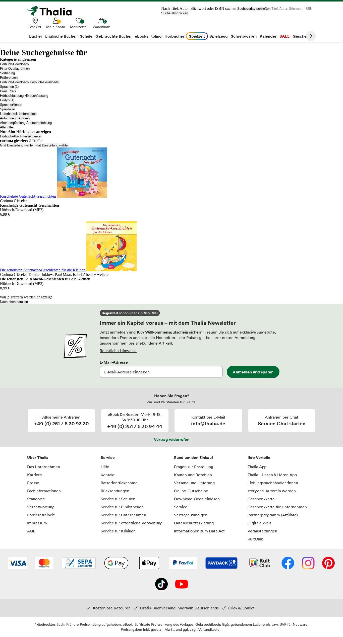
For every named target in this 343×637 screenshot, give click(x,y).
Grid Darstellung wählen (17, 145)
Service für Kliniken (118, 530)
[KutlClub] (260, 563)
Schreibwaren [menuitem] (244, 36)
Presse (33, 482)
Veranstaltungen (262, 530)
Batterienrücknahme (119, 482)
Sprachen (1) (9, 87)
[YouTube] (181, 584)
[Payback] (221, 563)
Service (108, 457)
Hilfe (105, 466)
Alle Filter (7, 127)
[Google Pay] (116, 563)
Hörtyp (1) (7, 100)
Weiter (311, 36)
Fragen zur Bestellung (193, 466)
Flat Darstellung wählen (52, 145)
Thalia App (257, 466)
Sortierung (7, 73)
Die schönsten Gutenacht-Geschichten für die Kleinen (43, 270)
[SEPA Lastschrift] (78, 563)
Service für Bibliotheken (122, 506)
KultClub (255, 538)
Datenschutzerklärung (194, 522)
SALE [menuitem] (284, 36)
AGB (31, 530)
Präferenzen (9, 77)
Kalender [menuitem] (268, 36)
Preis (4, 91)
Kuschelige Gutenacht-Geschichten (28, 196)
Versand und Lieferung (194, 482)
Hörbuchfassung (12, 96)
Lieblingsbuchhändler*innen (273, 482)
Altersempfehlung (12, 123)
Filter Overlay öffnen (15, 68)
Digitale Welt (259, 522)
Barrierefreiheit (41, 514)
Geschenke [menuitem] (303, 36)
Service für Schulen (118, 498)
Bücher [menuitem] (35, 36)
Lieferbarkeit (9, 114)
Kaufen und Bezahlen (193, 474)
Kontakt (108, 474)
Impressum (37, 522)
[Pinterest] (328, 563)
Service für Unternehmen (123, 514)
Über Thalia (37, 457)
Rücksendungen (115, 490)
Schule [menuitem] (86, 36)
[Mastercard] (44, 563)
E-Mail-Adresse (114, 362)
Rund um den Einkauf (193, 457)
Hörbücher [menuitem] (174, 36)
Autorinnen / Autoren (15, 118)
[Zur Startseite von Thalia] (52, 11)
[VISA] (17, 563)
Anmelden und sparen (253, 372)
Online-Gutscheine (191, 490)
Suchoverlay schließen (253, 9)
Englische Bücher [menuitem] (61, 36)
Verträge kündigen (190, 514)
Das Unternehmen (43, 466)
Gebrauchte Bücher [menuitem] (113, 36)
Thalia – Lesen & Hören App (272, 474)
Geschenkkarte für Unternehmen (277, 506)
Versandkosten (209, 629)
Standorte (36, 498)
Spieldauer (7, 109)
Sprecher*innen (11, 105)
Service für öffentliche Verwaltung (131, 522)
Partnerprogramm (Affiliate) (273, 514)
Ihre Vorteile (259, 457)
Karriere (34, 474)
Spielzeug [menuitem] (218, 36)
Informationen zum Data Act (199, 530)
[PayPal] (183, 563)
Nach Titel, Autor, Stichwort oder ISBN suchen (198, 8)
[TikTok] (161, 584)
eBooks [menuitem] (141, 36)
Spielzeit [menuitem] (197, 36)
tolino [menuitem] (156, 36)
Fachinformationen (44, 490)
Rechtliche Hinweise (118, 350)
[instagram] (308, 563)
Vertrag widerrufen (171, 439)
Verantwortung (40, 506)
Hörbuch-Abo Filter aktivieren (21, 136)
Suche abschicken (174, 13)
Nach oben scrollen (14, 302)
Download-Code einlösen (197, 498)
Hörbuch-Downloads (14, 64)
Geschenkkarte (261, 498)
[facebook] (287, 563)
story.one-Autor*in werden (272, 490)
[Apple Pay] (148, 563)
